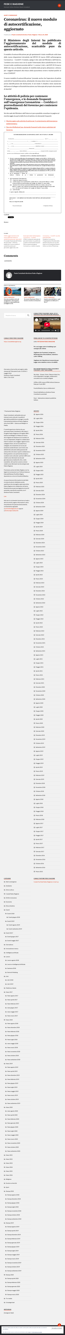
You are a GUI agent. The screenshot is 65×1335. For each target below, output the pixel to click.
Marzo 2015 (39, 871)
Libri (7, 976)
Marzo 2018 (39, 815)
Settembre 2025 (40, 458)
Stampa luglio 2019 (12, 1250)
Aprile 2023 (39, 574)
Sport (7, 1187)
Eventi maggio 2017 (13, 940)
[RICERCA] (28, 315)
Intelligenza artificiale (12, 952)
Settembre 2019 (40, 747)
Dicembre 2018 (40, 783)
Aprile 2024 (39, 526)
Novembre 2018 (40, 787)
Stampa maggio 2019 (13, 1254)
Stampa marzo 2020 (13, 1294)
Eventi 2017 (9, 933)
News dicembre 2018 (13, 1027)
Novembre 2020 (40, 691)
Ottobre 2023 (40, 550)
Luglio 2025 (39, 466)
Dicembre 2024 (40, 494)
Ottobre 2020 (40, 695)
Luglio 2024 (39, 514)
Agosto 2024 (39, 510)
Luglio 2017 (39, 827)
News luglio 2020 (12, 1131)
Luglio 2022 (39, 611)
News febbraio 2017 (13, 1004)
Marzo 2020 (39, 723)
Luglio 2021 (39, 659)
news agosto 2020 (12, 1111)
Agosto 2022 (39, 607)
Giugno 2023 (39, 567)
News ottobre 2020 (13, 1147)
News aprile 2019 (12, 1071)
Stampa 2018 (10, 1191)
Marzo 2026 (39, 434)
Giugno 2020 (39, 711)
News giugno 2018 (12, 1035)
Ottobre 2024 (40, 502)
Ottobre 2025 (40, 454)
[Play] (36, 330)
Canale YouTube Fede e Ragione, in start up (46, 882)
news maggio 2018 (12, 1043)
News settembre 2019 (13, 1103)
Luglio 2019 (39, 755)
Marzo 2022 (39, 627)
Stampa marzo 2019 (13, 1258)
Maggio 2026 (39, 426)
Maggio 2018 (39, 811)
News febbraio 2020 (13, 1119)
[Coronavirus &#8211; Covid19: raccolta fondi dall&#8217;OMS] (52, 241)
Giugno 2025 (39, 470)
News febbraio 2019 (13, 1079)
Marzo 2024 (39, 530)
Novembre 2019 (40, 739)
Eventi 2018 (10, 913)
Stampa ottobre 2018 (13, 1215)
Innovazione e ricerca (12, 948)
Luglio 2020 (39, 707)
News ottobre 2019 (13, 1099)
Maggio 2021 (39, 667)
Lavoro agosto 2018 (13, 960)
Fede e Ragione (14, 4)
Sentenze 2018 (11, 968)
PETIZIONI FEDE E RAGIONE (46, 341)
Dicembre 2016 (40, 855)
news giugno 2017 (12, 1007)
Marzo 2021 (39, 675)
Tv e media (9, 1298)
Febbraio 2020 (40, 727)
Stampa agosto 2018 (13, 1195)
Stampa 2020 (10, 1275)
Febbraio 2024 (40, 534)
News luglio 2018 (12, 1039)
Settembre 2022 (40, 603)
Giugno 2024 (39, 518)
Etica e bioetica (10, 906)
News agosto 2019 (12, 1067)
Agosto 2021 (39, 655)
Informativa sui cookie (37, 1332)
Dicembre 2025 (40, 446)
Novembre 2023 (40, 546)
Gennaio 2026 (40, 442)
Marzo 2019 (39, 771)
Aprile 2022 (39, 623)
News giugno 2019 (12, 1083)
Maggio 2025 (39, 474)
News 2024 (9, 1167)
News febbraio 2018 (13, 1031)
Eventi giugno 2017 (13, 936)
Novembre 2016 (40, 859)
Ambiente (9, 886)
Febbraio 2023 (40, 583)
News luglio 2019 (12, 1087)
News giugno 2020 (12, 1127)
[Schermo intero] (58, 330)
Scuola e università (11, 1183)
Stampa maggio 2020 (13, 1290)
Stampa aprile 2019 (13, 1230)
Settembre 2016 (40, 867)
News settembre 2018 (13, 1059)
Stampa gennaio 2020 (13, 1286)
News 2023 (9, 1163)
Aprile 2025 (39, 478)
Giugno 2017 (39, 831)
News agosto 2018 (12, 1023)
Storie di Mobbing (12, 972)
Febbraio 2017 (40, 847)
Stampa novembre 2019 (14, 1262)
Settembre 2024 (40, 506)
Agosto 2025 (39, 462)
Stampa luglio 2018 (12, 1207)
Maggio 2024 (39, 522)
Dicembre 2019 (40, 735)
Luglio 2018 (39, 803)
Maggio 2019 (39, 763)
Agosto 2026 (39, 414)
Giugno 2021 (39, 663)
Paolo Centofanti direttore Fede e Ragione (24, 34)
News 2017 (9, 992)
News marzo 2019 (12, 1095)
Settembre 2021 (40, 651)
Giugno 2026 (39, 422)
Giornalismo (9, 944)
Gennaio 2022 (40, 635)
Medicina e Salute (11, 988)
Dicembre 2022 (40, 591)
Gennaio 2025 (40, 490)
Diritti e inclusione (11, 898)
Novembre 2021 (40, 643)
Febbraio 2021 (40, 679)
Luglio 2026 (39, 418)
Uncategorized (10, 1302)
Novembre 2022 (40, 595)
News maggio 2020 (12, 1135)
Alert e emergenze (10, 15)
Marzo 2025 (39, 482)
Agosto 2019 (39, 751)
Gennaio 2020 (40, 731)
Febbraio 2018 (40, 819)
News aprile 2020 (12, 1115)
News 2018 (9, 1020)
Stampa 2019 (10, 1223)
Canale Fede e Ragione (12, 894)
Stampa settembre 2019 (14, 1270)
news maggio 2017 (12, 1012)
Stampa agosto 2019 (13, 1226)
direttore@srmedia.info (11, 510)
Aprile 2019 (39, 767)
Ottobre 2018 (40, 791)
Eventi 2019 (10, 921)
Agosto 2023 (39, 558)
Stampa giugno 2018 (13, 1203)
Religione (8, 1179)
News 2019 (9, 1063)
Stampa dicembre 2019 (14, 1234)
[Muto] (55, 330)
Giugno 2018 (39, 807)
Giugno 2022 (39, 615)
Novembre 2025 (40, 450)
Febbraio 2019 (40, 775)
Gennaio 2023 (40, 587)
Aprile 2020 (39, 719)
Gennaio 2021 (40, 683)
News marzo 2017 (12, 1016)
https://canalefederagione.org (12, 341)
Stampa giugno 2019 (13, 1246)
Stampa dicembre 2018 (14, 1199)
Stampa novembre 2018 (14, 1211)
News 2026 (9, 1175)
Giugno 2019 (39, 759)
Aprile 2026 (39, 430)
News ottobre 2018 (13, 1055)
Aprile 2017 (39, 839)
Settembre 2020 (40, 699)
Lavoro (8, 956)
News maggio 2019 (12, 1091)
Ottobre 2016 (40, 863)
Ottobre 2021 (40, 647)
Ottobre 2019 (40, 743)
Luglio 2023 (39, 562)
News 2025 (9, 1171)
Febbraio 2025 (40, 486)
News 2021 (9, 1155)
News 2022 (9, 1159)
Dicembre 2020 (40, 687)
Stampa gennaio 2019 (13, 1242)
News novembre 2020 (13, 1143)
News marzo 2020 (12, 1139)
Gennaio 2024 (40, 538)
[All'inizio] (59, 1325)
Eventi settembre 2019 (15, 929)
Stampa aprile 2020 (13, 1278)
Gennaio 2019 (40, 779)
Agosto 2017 (39, 823)
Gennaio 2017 (40, 851)
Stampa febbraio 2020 (13, 1282)
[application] (47, 324)
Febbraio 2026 (40, 438)
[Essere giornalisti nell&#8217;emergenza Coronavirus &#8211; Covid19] (33, 241)
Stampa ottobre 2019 (13, 1266)
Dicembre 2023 (40, 542)
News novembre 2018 (13, 1051)
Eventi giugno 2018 (14, 917)
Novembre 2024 (40, 498)
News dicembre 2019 (13, 1075)
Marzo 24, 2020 (43, 34)
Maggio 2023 (39, 570)
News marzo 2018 (12, 1047)
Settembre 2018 (40, 795)
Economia (9, 902)
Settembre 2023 (40, 554)
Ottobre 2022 (40, 599)
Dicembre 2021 (40, 639)
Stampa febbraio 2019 (13, 1238)
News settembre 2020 (13, 1151)
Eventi (8, 910)
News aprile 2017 (12, 999)
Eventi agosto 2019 (14, 925)
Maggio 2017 (39, 835)
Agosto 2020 (39, 703)
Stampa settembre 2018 (14, 1219)
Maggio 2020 (39, 715)
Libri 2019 (10, 984)
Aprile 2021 (39, 671)
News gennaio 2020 (13, 1123)
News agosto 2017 (12, 995)
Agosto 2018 (39, 799)
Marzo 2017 (39, 843)
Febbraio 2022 (40, 631)
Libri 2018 (10, 980)
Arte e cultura (10, 890)
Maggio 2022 (39, 619)
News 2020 (9, 1107)
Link (5, 496)
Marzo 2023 (39, 579)
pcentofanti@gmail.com (12, 508)
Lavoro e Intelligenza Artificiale (16, 964)
